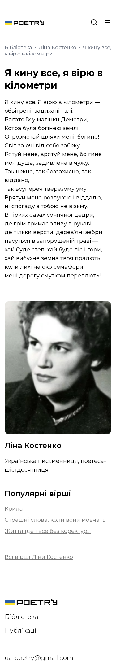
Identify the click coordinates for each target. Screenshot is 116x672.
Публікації (21, 630)
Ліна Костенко (58, 47)
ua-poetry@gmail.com (39, 657)
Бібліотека (19, 47)
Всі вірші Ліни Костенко (39, 557)
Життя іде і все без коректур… (48, 531)
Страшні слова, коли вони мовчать (55, 520)
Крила (14, 508)
